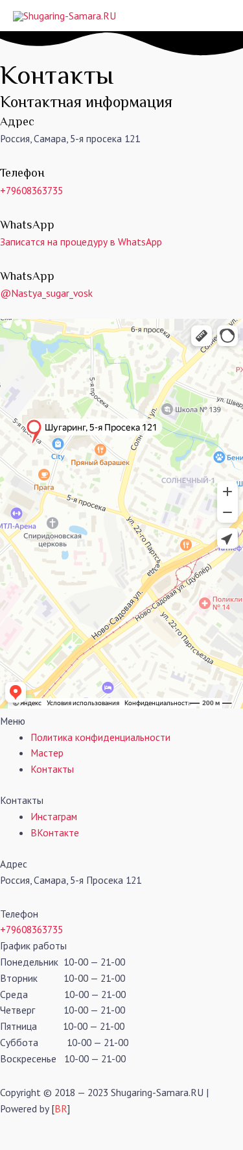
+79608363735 (31, 190)
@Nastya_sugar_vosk (46, 292)
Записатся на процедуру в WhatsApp (81, 241)
